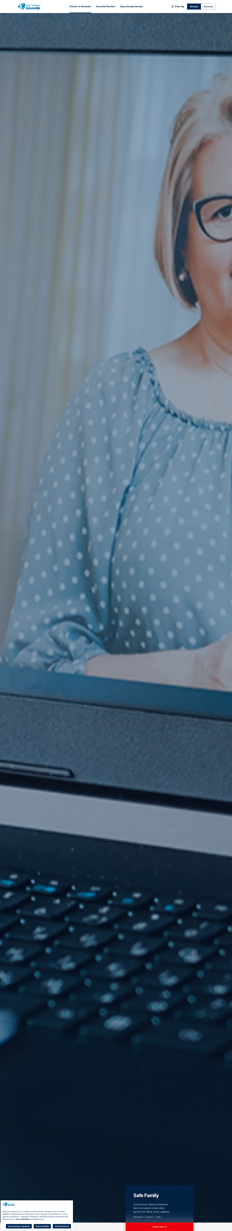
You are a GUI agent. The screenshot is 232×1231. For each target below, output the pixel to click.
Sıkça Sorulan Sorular (131, 6)
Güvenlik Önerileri (105, 6)
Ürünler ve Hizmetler (80, 6)
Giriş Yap (179, 6)
